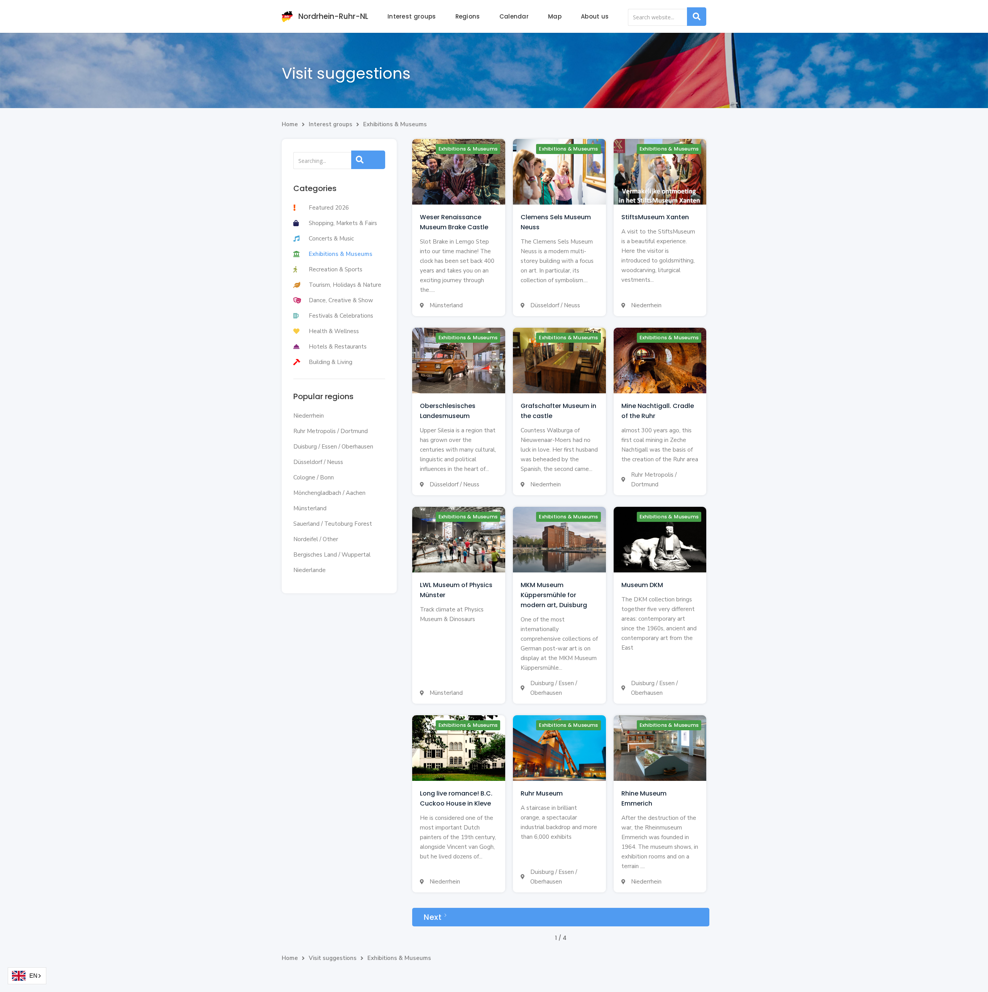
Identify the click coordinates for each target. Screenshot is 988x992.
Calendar (514, 16)
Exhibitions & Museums (395, 124)
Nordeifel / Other (315, 539)
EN (33, 975)
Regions (467, 16)
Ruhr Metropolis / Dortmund (330, 431)
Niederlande (309, 570)
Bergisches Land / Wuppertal (331, 555)
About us (595, 16)
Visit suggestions (333, 958)
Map (555, 16)
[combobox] (27, 975)
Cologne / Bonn (313, 477)
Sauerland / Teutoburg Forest (332, 524)
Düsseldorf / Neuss (318, 462)
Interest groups (411, 16)
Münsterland (310, 508)
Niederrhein (308, 416)
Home (290, 124)
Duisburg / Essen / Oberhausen (333, 446)
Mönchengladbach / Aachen (329, 493)
